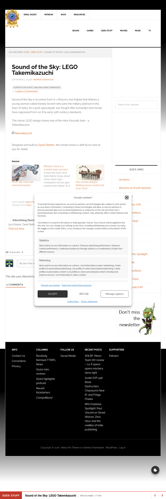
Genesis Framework (93, 447)
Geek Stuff (31, 202)
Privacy (16, 366)
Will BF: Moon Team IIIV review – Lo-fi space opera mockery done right (94, 364)
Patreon (114, 355)
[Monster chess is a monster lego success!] (60, 176)
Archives (124, 179)
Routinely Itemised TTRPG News (45, 360)
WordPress (111, 447)
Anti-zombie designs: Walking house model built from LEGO (90, 185)
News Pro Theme (70, 447)
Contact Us (18, 355)
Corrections (19, 361)
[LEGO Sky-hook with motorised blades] (26, 173)
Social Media (68, 355)
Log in (122, 447)
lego (28, 205)
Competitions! (44, 397)
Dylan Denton (46, 144)
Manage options (115, 293)
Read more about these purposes (77, 285)
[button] (126, 197)
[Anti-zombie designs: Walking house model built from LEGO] (90, 173)
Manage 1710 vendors (50, 285)
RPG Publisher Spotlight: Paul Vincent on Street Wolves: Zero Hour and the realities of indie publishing (95, 417)
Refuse (84, 293)
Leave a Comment (26, 91)
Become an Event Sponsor (135, 187)
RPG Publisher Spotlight (133, 254)
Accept (52, 293)
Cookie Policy (73, 301)
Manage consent (155, 470)
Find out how (16, 228)
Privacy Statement (89, 301)
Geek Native (33, 33)
